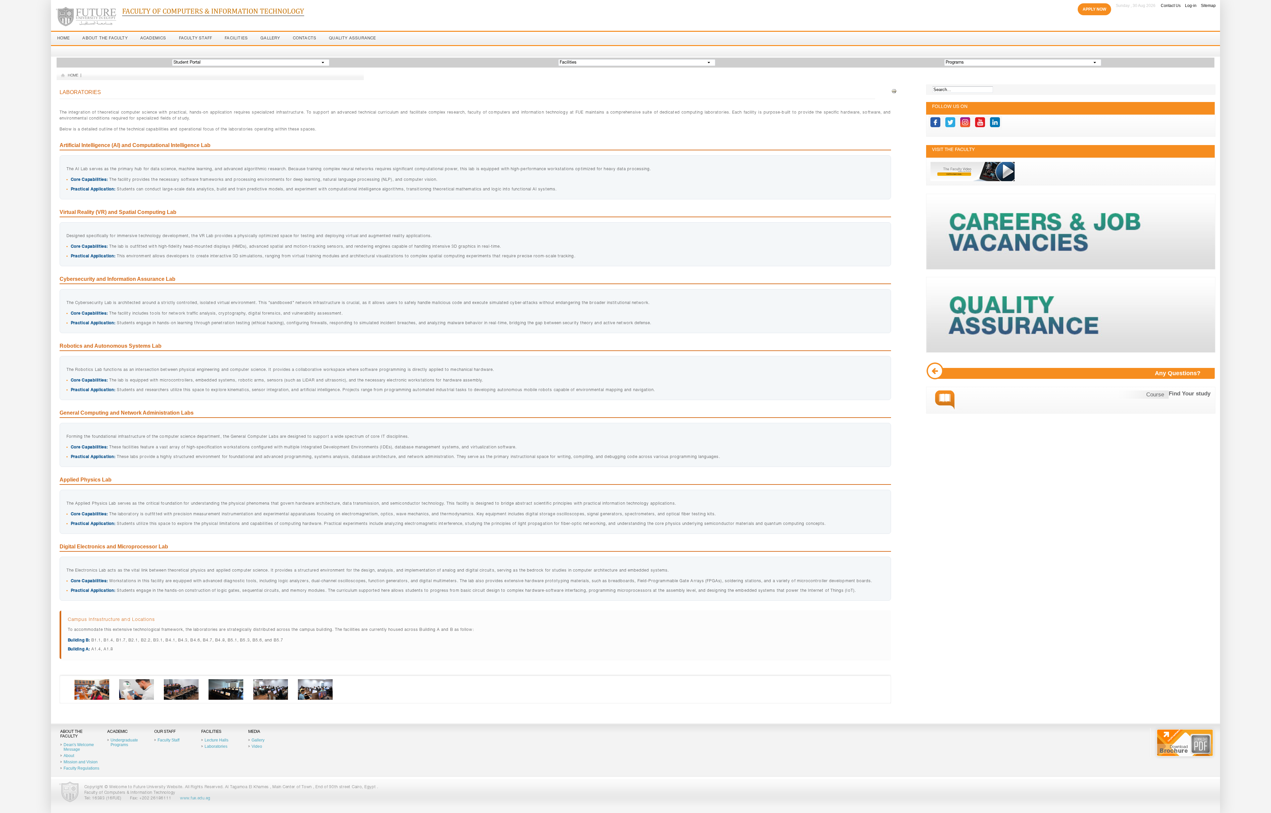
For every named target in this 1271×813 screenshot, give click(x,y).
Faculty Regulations (81, 768)
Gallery (270, 38)
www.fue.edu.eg (195, 798)
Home (63, 38)
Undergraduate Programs (124, 742)
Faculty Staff (195, 38)
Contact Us (1171, 5)
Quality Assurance (352, 38)
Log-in (1191, 5)
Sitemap (1208, 5)
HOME (73, 75)
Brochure (1185, 742)
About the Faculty (104, 38)
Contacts (305, 38)
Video (257, 746)
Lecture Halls (216, 740)
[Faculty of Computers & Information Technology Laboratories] (91, 699)
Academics (153, 38)
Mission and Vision (81, 762)
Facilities (236, 38)
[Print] (894, 91)
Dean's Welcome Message (79, 747)
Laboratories (216, 746)
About (69, 755)
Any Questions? (1177, 373)
